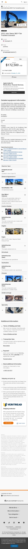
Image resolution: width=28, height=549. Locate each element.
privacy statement (6, 543)
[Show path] (6, 6)
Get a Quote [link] (8, 422)
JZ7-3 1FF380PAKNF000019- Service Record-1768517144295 (15, 149)
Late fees (16, 354)
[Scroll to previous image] (2, 182)
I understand (14, 545)
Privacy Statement (9, 526)
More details (6, 346)
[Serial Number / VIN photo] (25, 188)
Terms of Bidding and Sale (10, 334)
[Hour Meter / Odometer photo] (25, 195)
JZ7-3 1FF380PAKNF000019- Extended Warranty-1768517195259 (13, 159)
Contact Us (20, 500)
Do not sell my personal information (14, 528)
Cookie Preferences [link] (14, 529)
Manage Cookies (19, 541)
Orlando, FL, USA (15, 73)
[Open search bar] (22, 2)
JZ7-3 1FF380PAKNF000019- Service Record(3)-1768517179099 (12, 156)
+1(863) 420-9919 (7, 370)
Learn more (22, 423)
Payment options (7, 359)
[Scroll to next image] (25, 182)
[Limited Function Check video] (25, 217)
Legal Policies (18, 526)
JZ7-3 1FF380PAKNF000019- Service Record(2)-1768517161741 (12, 152)
